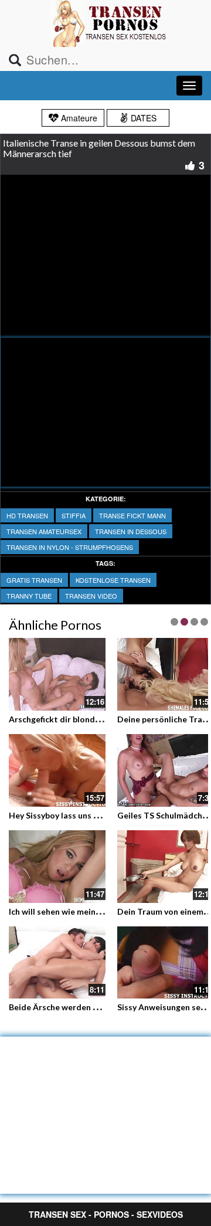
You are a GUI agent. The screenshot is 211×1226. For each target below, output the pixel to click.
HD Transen (27, 515)
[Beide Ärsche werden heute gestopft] (57, 961)
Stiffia (74, 515)
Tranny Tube (29, 595)
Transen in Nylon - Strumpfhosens (69, 547)
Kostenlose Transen (113, 580)
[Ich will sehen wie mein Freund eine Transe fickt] (57, 866)
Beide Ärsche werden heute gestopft (80, 1007)
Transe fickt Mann (132, 515)
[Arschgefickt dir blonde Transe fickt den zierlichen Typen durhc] (57, 674)
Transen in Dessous (130, 531)
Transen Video (91, 595)
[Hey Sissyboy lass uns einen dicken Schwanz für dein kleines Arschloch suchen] (57, 770)
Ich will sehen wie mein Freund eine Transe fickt (100, 911)
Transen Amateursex (43, 531)
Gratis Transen (34, 580)
